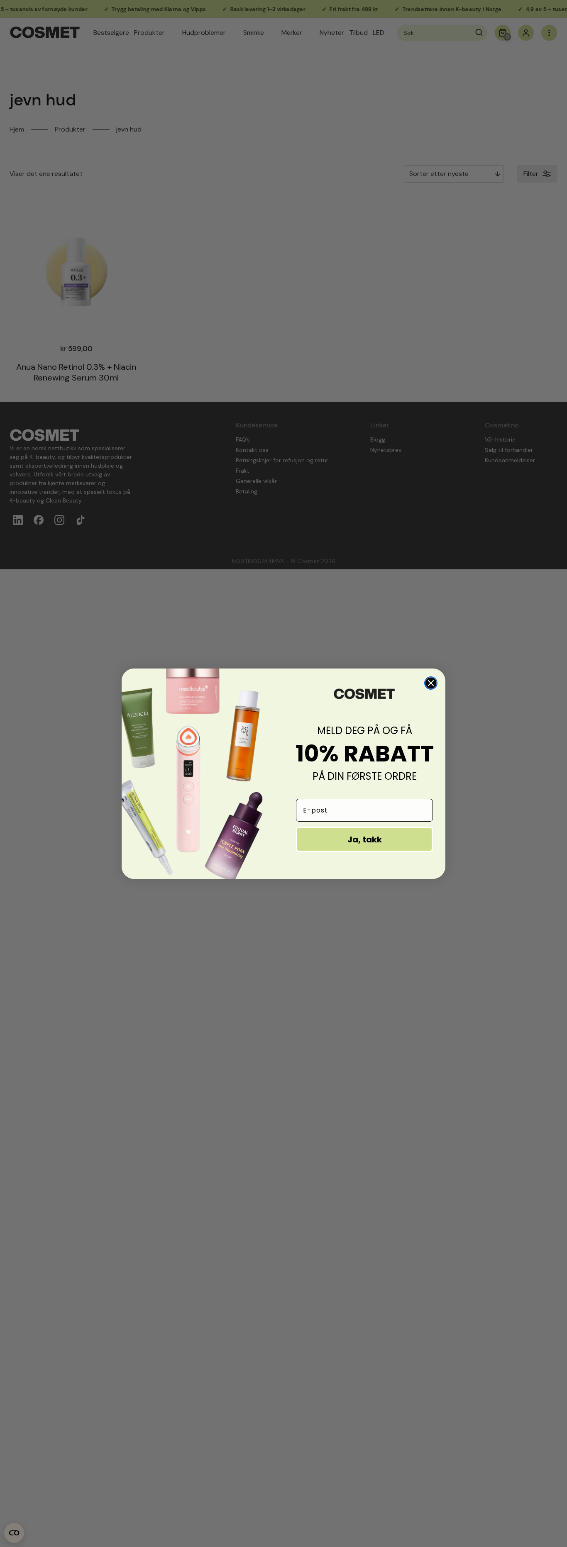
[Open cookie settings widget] (14, 1533)
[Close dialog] (431, 683)
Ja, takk (364, 839)
